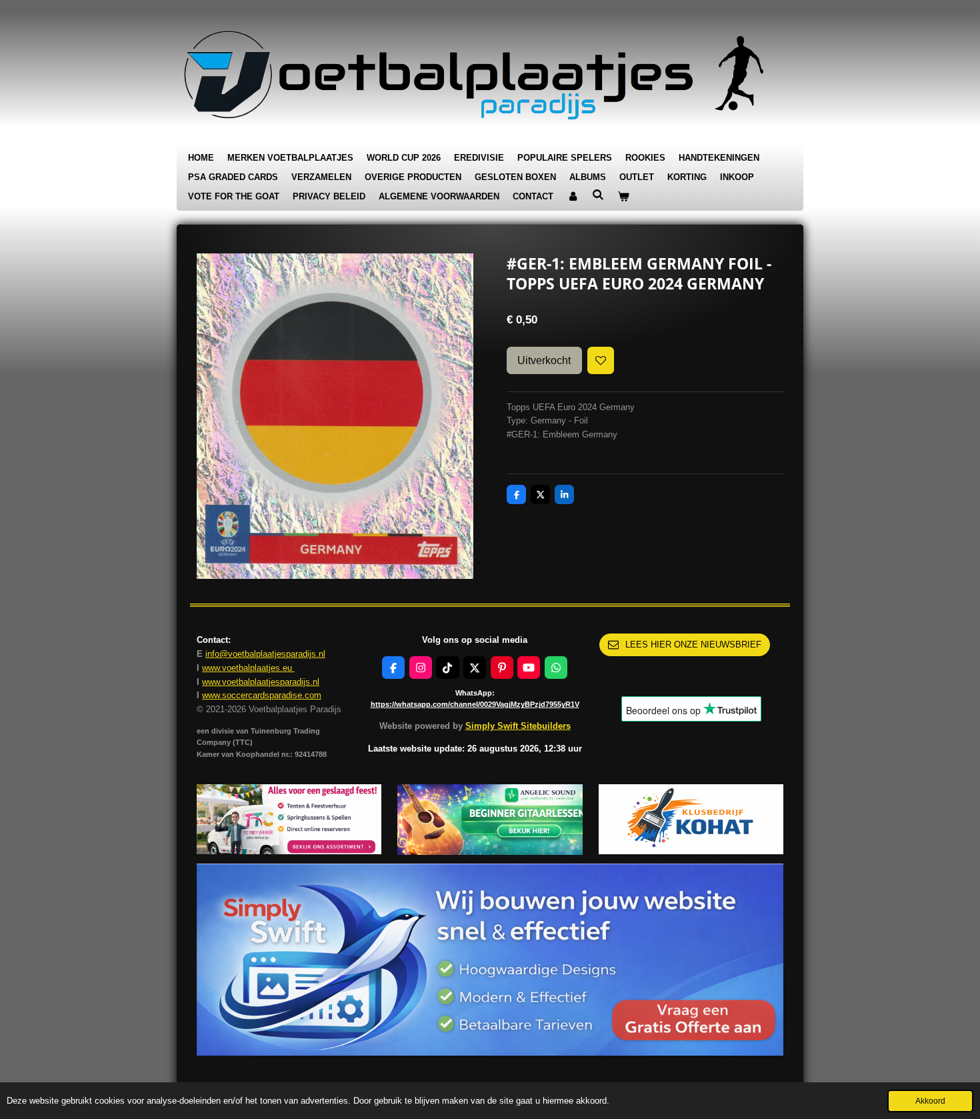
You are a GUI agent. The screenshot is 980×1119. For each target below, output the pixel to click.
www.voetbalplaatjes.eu (248, 668)
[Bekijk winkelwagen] (623, 197)
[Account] (572, 197)
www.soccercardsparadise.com (261, 695)
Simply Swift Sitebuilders (518, 726)
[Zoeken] (598, 195)
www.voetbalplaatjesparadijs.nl (260, 682)
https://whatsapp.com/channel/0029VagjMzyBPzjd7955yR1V (475, 704)
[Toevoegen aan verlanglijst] (601, 360)
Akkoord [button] (930, 1100)
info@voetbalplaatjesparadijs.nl (265, 654)
